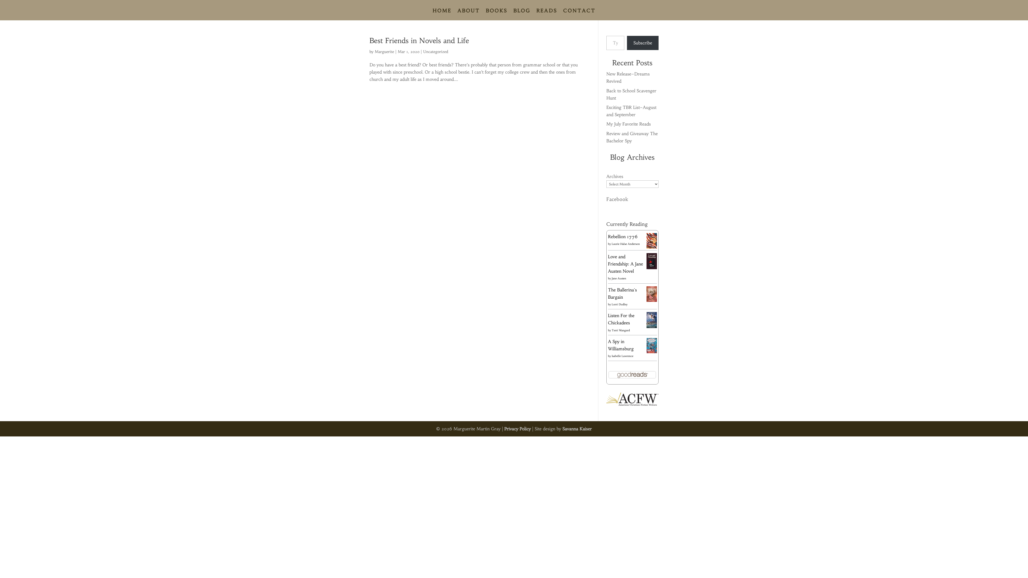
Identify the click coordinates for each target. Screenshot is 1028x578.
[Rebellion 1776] (652, 247)
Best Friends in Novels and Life (419, 40)
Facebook (617, 199)
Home (442, 11)
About (469, 11)
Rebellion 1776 (623, 236)
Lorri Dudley (620, 304)
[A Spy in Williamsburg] (652, 351)
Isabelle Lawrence (622, 356)
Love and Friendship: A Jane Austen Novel (625, 264)
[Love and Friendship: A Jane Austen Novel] (652, 268)
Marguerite (384, 51)
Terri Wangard (621, 330)
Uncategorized (435, 51)
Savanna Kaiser (577, 428)
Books (497, 11)
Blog (522, 11)
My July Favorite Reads (628, 124)
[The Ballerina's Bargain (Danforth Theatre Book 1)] (652, 300)
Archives (614, 176)
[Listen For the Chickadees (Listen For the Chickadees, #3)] (652, 327)
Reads (546, 11)
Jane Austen (619, 278)
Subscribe (642, 42)
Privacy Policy (517, 428)
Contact (579, 11)
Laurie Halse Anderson (626, 244)
